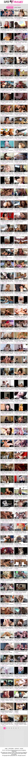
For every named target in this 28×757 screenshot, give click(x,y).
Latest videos (17, 7)
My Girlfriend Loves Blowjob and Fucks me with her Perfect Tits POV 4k (7, 627)
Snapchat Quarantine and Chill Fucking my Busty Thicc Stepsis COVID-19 (21, 412)
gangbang (11, 353)
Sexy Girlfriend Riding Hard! (21, 89)
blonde (26, 150)
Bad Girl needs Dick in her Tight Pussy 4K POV (7, 184)
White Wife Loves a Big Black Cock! (21, 220)
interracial (21, 221)
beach (25, 78)
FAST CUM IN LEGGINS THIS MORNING (7, 723)
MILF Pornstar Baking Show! (7, 232)
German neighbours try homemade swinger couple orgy (7, 17)
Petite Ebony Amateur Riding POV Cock (21, 29)
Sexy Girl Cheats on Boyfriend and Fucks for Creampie (7, 77)
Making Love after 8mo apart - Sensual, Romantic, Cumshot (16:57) (21, 160)
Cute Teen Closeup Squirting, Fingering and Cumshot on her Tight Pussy (7, 615)
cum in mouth (4, 30)
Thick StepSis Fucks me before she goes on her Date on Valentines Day (7, 328)
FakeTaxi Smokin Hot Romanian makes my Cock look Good (7, 687)
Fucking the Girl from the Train (7, 663)
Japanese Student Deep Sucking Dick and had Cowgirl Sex (7, 412)
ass (9, 102)
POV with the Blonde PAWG (20, 149)
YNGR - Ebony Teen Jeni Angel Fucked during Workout (21, 495)
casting (22, 365)
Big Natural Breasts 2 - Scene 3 (7, 388)
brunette (7, 54)
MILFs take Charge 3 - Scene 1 (7, 567)
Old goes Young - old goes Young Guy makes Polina (21, 53)
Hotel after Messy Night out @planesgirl (21, 531)
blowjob (11, 114)
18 (15, 18)
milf (10, 66)
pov (22, 18)
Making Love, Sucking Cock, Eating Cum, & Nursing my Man (7, 579)
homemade (3, 18)
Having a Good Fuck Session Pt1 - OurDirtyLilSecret (21, 591)
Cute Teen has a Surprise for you (21, 400)
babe (23, 42)
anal (24, 126)
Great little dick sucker (5, 651)
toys (27, 174)
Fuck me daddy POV (19, 17)
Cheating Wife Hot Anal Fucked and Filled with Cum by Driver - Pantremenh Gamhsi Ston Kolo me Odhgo (21, 483)
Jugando (16, 711)
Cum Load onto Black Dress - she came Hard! (21, 113)
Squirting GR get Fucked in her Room (7, 555)
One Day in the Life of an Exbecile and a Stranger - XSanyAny (21, 77)
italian (13, 90)
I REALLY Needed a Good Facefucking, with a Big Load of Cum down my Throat (21, 292)
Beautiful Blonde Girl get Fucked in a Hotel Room (7, 711)
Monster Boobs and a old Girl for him (7, 196)
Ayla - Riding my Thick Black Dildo (7, 340)
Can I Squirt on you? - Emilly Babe (21, 101)
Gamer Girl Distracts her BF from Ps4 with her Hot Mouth (7, 495)
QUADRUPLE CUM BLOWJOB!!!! (7, 220)
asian (16, 42)
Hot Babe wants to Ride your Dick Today (7, 531)
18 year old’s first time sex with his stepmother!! (21, 364)
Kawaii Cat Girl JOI (5, 149)
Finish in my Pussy (5, 603)
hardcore (10, 78)
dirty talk (18, 18)
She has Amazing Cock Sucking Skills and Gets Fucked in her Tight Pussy (7, 543)
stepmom (3, 42)
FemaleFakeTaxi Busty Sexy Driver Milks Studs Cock (21, 699)
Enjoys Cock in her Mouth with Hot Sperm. (21, 447)
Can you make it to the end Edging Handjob (21, 328)
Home (6, 748)
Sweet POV (3, 268)
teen (26, 30)
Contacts (17, 748)
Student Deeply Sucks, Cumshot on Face (7, 436)
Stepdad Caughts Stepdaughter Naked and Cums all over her (21, 280)
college (25, 724)
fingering (11, 54)
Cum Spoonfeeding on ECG (20, 723)
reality (23, 30)
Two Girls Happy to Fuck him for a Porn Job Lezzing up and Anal (21, 125)
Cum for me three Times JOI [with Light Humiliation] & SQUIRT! (21, 675)
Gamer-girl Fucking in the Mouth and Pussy (21, 687)
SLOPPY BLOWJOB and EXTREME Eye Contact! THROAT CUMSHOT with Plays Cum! (21, 256)
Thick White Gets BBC (5, 316)
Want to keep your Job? (19, 172)
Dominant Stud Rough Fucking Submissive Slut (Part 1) (21, 340)
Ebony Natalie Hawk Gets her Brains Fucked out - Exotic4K (7, 125)
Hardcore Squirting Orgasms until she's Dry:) (21, 244)
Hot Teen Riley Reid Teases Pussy (7, 639)
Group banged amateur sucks (21, 651)
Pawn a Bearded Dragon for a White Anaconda (7, 471)
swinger (8, 18)
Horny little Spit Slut (5, 447)
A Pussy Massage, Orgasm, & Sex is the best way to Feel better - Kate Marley (21, 507)
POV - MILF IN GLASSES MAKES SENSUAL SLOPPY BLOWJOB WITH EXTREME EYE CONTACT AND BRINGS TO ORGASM (21, 663)
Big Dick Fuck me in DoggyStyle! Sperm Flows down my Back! (7, 208)
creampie (10, 245)
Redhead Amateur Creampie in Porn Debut (7, 699)
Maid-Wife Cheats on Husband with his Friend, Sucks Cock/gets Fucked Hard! (7, 101)
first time (18, 365)
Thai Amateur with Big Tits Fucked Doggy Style (21, 137)
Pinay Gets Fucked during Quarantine (21, 41)
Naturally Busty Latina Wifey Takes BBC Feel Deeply (7, 113)
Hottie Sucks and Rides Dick (20, 555)
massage (13, 66)
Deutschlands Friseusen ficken (21, 65)
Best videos (10, 7)
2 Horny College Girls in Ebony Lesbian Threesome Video (7, 519)
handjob (24, 532)
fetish (6, 150)
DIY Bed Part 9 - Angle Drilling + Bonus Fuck (21, 579)
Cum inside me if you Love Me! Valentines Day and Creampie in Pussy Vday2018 (21, 471)
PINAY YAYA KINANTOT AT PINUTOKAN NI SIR (7, 244)
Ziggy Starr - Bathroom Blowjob (21, 376)
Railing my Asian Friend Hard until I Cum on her (7, 591)
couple (12, 18)
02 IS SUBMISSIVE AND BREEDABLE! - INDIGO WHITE (21, 436)
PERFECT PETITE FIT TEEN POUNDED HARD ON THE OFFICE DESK (21, 232)
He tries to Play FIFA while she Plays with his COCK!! (21, 268)
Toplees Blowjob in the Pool (20, 615)
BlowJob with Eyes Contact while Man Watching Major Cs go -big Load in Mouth (21, 208)
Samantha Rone (18, 603)
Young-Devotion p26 (5, 483)
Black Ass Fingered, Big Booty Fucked (21, 519)
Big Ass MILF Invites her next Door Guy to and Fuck (7, 172)
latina (8, 30)
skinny (25, 18)
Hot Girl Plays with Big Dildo (20, 388)
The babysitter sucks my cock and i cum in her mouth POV (7, 29)
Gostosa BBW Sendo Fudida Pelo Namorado (21, 304)
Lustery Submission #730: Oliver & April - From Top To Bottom (7, 53)
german (16, 66)
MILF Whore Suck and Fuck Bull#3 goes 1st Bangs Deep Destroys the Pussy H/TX (21, 424)
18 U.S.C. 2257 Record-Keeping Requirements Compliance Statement (14, 751)
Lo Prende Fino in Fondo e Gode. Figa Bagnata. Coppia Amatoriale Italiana (7, 89)
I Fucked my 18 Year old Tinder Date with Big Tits (7, 376)
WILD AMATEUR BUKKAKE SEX (7, 352)
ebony (20, 30)
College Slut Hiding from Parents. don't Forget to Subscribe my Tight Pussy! (7, 675)
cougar (11, 42)
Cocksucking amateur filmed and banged (21, 567)
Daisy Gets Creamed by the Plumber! (21, 639)
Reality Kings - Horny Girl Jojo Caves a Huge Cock (21, 316)
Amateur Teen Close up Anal (7, 459)
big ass (6, 102)
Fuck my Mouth (18, 543)
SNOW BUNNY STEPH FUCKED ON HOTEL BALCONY (21, 627)
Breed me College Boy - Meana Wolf (21, 352)
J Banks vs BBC (4, 256)
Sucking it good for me (19, 196)
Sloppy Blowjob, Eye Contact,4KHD (7, 280)
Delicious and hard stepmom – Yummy (7, 41)
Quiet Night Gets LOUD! (5, 507)
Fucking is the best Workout (20, 459)
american (17, 78)
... (20, 728)
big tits (26, 42)
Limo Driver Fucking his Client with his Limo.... (7, 160)
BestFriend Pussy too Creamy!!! (7, 400)
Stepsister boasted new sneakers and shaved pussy (7, 304)
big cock (24, 66)
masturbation (10, 150)
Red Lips (16, 184)
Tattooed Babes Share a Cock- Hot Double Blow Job (7, 364)
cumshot (7, 90)
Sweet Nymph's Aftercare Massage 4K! (7, 65)
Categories (11, 748)
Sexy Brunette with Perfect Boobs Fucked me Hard (7, 292)
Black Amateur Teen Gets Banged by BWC (7, 137)
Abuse (21, 748)
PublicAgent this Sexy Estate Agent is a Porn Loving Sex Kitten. (7, 424)
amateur (13, 30)
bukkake (7, 353)
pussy (2, 305)
